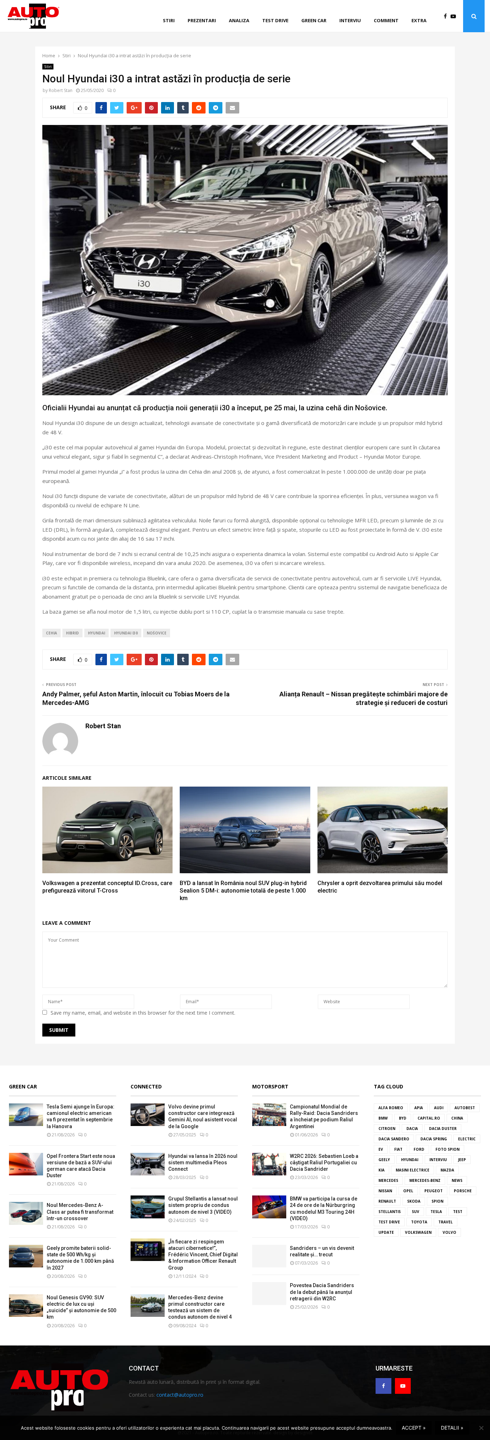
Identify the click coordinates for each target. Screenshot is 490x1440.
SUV (415, 1211)
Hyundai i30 (126, 633)
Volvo (449, 1232)
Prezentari (202, 20)
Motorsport (270, 1086)
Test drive (275, 20)
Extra (419, 20)
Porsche (463, 1190)
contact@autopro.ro (179, 1394)
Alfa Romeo (390, 1107)
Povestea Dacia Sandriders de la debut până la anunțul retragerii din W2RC (322, 1291)
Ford (419, 1149)
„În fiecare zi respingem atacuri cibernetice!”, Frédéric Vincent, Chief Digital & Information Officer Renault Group (203, 1255)
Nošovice (156, 633)
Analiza (239, 20)
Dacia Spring (433, 1138)
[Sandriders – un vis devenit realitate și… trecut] (269, 1256)
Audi (438, 1107)
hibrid (72, 633)
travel (445, 1221)
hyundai (96, 633)
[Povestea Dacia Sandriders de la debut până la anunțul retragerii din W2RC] (269, 1293)
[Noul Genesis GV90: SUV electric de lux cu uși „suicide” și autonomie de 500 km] (26, 1305)
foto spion (447, 1149)
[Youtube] (455, 16)
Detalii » (452, 1428)
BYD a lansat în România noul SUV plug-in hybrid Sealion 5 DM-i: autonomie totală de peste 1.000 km (243, 891)
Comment (386, 20)
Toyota (419, 1221)
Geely (384, 1159)
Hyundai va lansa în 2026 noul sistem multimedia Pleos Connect (202, 1162)
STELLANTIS (389, 1211)
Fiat (398, 1149)
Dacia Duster (443, 1128)
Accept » (414, 1428)
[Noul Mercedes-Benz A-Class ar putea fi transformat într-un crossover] (26, 1213)
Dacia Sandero (393, 1138)
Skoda (413, 1201)
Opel (408, 1190)
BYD (402, 1118)
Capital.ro (429, 1118)
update (386, 1232)
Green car (313, 20)
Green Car (23, 1086)
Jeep (462, 1159)
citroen (386, 1128)
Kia (381, 1170)
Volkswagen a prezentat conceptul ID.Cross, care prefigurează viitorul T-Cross (107, 887)
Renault (387, 1201)
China (457, 1118)
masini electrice (412, 1170)
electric (467, 1138)
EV (380, 1149)
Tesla (436, 1211)
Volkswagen (418, 1232)
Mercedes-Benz (424, 1180)
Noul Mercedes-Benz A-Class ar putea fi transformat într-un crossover (80, 1211)
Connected (146, 1086)
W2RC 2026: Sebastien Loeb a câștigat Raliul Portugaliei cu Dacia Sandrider (324, 1162)
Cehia (51, 633)
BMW (383, 1118)
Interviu (350, 20)
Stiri (169, 20)
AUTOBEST (464, 1107)
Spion (437, 1201)
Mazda (447, 1170)
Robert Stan (60, 90)
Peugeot (433, 1190)
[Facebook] (447, 16)
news (457, 1180)
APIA (418, 1107)
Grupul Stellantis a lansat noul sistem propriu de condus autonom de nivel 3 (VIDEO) (203, 1205)
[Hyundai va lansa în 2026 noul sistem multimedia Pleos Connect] (148, 1164)
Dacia (412, 1128)
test (457, 1211)
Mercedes (388, 1180)
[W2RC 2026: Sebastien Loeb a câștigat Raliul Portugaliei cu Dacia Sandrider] (269, 1164)
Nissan (385, 1190)
